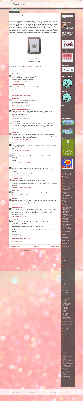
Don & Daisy (65, 331)
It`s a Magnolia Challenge (67, 345)
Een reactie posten (16, 241)
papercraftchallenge (31, 58)
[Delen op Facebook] (39, 66)
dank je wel (64, 322)
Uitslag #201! (65, 201)
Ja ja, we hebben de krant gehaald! (68, 360)
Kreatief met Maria (66, 211)
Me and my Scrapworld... (67, 185)
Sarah (14, 74)
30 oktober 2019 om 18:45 (21, 106)
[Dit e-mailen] (36, 66)
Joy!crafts (64, 234)
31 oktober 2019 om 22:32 (21, 175)
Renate (14, 219)
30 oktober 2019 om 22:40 (21, 139)
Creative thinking (66, 381)
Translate (69, 17)
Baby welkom (65, 212)
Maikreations (16, 207)
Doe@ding (65, 348)
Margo (14, 153)
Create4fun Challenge (66, 246)
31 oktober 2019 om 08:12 (21, 162)
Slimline (64, 222)
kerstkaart (64, 311)
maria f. (14, 190)
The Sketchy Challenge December (68, 363)
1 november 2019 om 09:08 (21, 187)
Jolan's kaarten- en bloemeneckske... (66, 275)
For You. (64, 241)
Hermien (69, 22)
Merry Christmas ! (65, 244)
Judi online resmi (65, 346)
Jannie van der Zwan (66, 195)
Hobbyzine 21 (65, 287)
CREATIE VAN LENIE (66, 317)
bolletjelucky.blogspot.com (20, 109)
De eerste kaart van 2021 (67, 238)
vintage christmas (65, 205)
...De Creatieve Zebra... (67, 351)
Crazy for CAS (65, 292)
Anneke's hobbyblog (66, 240)
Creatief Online (65, 355)
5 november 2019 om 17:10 (21, 238)
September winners (66, 219)
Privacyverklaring (18, 8)
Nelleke (14, 132)
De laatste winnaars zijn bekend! (68, 366)
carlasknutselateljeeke (67, 191)
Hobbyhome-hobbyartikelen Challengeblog (67, 325)
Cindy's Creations (66, 227)
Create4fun (65, 374)
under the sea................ (66, 332)
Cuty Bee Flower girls (66, 189)
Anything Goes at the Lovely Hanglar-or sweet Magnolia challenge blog (67, 304)
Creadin (64, 279)
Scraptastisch (16, 178)
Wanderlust (64, 284)
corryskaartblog (65, 257)
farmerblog (65, 182)
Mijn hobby (65, 368)
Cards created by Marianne (67, 224)
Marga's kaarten (65, 286)
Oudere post (54, 246)
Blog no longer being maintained (68, 263)
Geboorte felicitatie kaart (66, 198)
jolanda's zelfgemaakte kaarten (68, 321)
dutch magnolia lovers (67, 365)
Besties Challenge (66, 218)
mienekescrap (65, 289)
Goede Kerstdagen (66, 225)
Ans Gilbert (16, 143)
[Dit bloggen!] (37, 66)
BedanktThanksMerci (66, 335)
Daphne (14, 166)
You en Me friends (65, 235)
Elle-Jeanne (15, 98)
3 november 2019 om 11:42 (21, 204)
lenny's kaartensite (66, 260)
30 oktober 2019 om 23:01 (21, 150)
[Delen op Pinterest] (40, 66)
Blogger (67, 392)
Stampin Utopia (65, 214)
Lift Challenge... (65, 200)
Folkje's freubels (66, 283)
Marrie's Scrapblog (66, 328)
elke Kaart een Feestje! (67, 294)
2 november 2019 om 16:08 (21, 195)
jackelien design (66, 221)
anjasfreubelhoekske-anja (67, 298)
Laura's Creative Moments (67, 207)
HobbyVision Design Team (67, 173)
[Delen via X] (38, 66)
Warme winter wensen (66, 232)
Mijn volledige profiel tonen (66, 35)
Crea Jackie (65, 254)
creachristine (65, 251)
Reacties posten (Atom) (39, 250)
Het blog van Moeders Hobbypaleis (66, 384)
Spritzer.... (64, 369)
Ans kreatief (65, 243)
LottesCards (65, 307)
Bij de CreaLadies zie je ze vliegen (68, 183)
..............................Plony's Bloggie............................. (67, 204)
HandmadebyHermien (17, 4)
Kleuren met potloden (66, 188)
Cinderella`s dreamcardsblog (68, 197)
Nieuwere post (14, 246)
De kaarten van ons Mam (67, 179)
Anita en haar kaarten (66, 359)
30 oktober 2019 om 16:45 (21, 81)
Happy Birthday (65, 180)
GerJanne (15, 121)
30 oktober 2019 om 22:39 (21, 129)
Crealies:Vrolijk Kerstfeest (67, 290)
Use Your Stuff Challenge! (67, 177)
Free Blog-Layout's (66, 371)
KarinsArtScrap (17, 84)
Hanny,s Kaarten (65, 237)
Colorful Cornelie (66, 176)
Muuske (64, 310)
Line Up (64, 349)
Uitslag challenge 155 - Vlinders (68, 174)
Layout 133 (64, 372)
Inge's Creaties (65, 313)
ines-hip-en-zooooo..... (67, 231)
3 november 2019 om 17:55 (21, 216)
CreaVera (64, 334)
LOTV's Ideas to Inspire (67, 262)
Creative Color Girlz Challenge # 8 (68, 186)
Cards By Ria (65, 302)
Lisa (13, 198)
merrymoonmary (45, 392)
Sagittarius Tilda (65, 308)
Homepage (11, 8)
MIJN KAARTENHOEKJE (67, 376)
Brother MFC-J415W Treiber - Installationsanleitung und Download (67, 248)
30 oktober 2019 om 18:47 (21, 118)
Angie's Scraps (65, 362)
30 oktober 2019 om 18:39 (21, 95)
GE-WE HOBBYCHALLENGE (68, 265)
